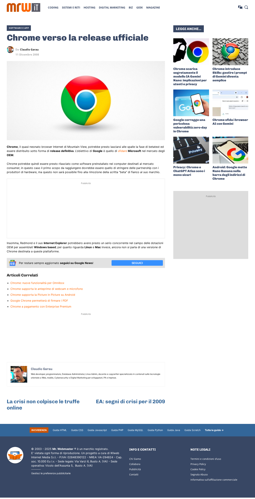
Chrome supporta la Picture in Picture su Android (42, 294)
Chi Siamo (135, 458)
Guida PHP (117, 430)
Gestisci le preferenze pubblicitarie (51, 473)
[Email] (161, 49)
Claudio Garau (29, 49)
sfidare (122, 151)
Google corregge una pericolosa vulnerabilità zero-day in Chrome (190, 125)
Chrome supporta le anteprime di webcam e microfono (46, 289)
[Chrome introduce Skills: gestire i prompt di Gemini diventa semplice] (230, 51)
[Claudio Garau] (11, 49)
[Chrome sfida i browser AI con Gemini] (230, 102)
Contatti (133, 474)
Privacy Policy (198, 464)
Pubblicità (135, 469)
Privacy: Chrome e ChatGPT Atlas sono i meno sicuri (189, 171)
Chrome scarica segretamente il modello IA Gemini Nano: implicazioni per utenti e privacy (190, 76)
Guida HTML (60, 430)
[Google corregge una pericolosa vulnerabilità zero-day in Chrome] (191, 102)
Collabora (134, 464)
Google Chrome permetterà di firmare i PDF (39, 300)
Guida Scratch (192, 430)
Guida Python (155, 430)
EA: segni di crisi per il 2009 (130, 401)
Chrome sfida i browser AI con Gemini (230, 122)
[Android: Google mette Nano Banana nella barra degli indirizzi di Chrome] (230, 150)
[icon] (240, 7)
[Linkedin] (137, 49)
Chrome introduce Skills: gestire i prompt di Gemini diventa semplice (229, 74)
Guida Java (173, 430)
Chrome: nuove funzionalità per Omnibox (37, 283)
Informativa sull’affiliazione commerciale (213, 479)
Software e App (19, 27)
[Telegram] (153, 49)
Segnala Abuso (199, 474)
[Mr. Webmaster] (15, 455)
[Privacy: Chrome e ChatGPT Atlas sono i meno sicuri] (191, 150)
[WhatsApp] (145, 49)
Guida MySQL (135, 430)
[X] (129, 49)
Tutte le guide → (214, 430)
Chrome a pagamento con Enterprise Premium (40, 306)
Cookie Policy (197, 469)
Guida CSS (77, 430)
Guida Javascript (97, 430)
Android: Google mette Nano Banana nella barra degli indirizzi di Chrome (229, 173)
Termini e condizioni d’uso (205, 458)
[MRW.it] (23, 7)
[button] (246, 7)
